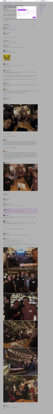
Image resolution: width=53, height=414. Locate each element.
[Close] (35, 7)
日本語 (18, 13)
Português (19, 15)
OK (34, 17)
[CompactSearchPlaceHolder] (40, 1)
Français (28, 11)
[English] (4, 0)
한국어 (28, 13)
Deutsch (19, 11)
